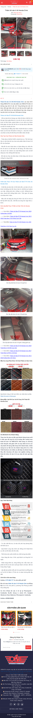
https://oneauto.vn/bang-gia (8, 396)
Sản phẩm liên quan (16, 608)
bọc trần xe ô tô (23, 671)
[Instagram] (18, 704)
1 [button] (13, 632)
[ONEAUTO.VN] (14, 2)
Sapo (20, 716)
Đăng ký (28, 647)
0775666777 (18, 73)
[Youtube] (22, 704)
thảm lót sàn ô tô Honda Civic (17, 583)
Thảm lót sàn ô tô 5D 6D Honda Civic (12, 101)
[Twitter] (14, 704)
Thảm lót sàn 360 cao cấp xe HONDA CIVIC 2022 (12, 627)
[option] (16, 33)
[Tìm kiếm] (26, 3)
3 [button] (17, 632)
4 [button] (19, 632)
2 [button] (15, 632)
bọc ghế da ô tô (14, 671)
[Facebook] (11, 704)
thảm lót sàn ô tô (5, 671)
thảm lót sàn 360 (19, 673)
